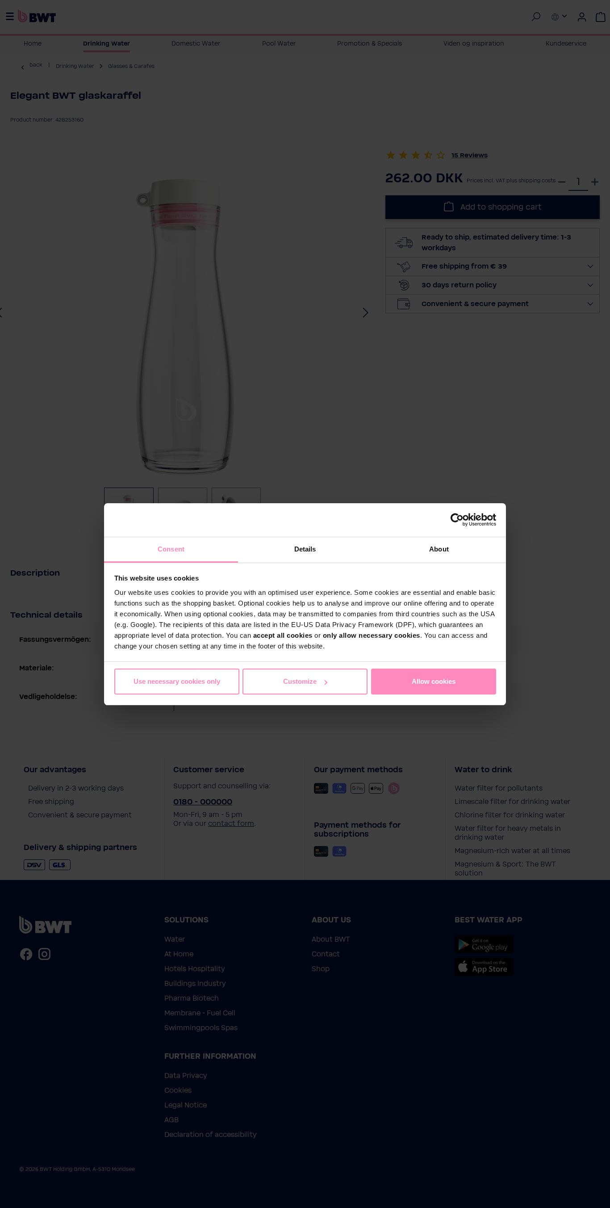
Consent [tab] (171, 549)
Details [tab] (305, 549)
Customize (300, 681)
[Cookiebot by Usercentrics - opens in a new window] (457, 519)
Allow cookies (433, 681)
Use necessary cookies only (177, 681)
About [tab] (439, 549)
